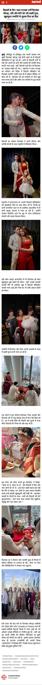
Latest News (17, 662)
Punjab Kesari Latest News (10, 670)
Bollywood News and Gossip (11, 664)
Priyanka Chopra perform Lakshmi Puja (26, 656)
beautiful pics (6, 662)
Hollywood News (28, 662)
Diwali (32, 659)
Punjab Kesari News (20, 667)
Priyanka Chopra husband (10, 659)
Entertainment (7, 667)
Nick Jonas (24, 659)
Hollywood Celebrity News (29, 664)
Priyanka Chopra (7, 656)
